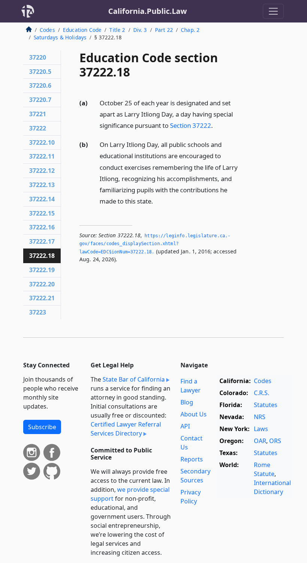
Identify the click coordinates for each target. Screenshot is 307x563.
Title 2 (117, 29)
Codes (47, 29)
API (185, 426)
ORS (275, 441)
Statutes (265, 405)
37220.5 (40, 71)
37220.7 (40, 100)
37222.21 (42, 298)
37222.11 (42, 156)
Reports (191, 459)
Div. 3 (140, 29)
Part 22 (164, 29)
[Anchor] (217, 125)
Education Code (82, 29)
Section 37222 (190, 125)
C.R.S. (261, 393)
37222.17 (42, 241)
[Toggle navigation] (273, 11)
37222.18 (42, 256)
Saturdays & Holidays (60, 37)
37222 (37, 128)
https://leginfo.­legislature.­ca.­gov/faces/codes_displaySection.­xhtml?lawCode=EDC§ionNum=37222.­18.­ (154, 244)
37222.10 (42, 142)
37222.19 (42, 270)
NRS (259, 417)
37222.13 (42, 185)
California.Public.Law (147, 11)
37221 (37, 114)
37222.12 (42, 170)
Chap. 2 (190, 29)
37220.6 (40, 85)
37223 (37, 312)
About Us (193, 414)
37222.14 (42, 199)
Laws (261, 429)
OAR (260, 441)
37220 (37, 57)
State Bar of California (134, 379)
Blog (186, 402)
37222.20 (42, 284)
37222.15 (42, 213)
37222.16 (42, 227)
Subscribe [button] (42, 427)
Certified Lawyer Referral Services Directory (126, 428)
